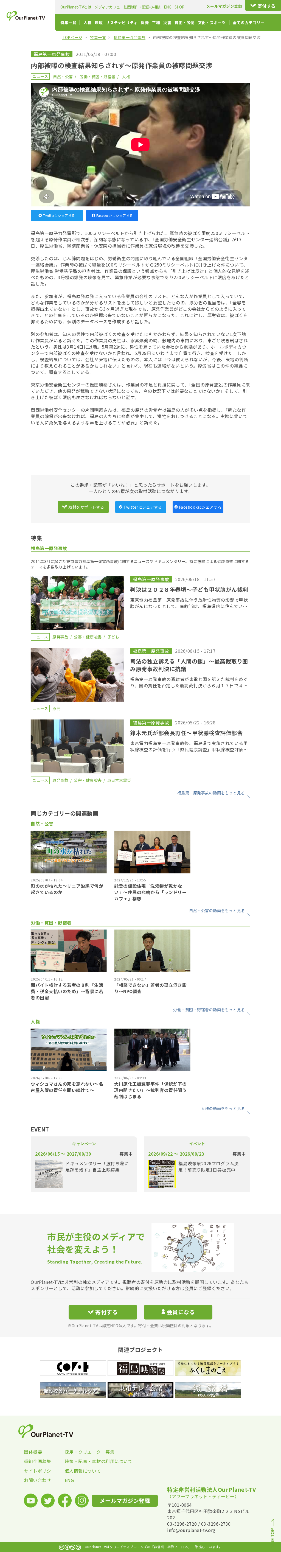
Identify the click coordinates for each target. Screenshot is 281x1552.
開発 (145, 22)
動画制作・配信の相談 (142, 7)
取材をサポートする (86, 507)
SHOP (179, 7)
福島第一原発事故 (129, 37)
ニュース (40, 76)
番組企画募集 (37, 1461)
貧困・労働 (185, 22)
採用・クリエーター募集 (85, 1452)
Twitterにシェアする (59, 215)
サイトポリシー (40, 1470)
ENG (168, 7)
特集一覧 (68, 22)
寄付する (267, 5)
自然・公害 (63, 76)
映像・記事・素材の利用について (85, 1461)
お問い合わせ (37, 1480)
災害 (167, 22)
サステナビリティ (121, 22)
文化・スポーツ (212, 22)
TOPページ (72, 37)
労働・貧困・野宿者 (98, 76)
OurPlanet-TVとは (75, 7)
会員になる (181, 1312)
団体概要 (33, 1452)
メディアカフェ (107, 7)
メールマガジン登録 (224, 6)
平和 (156, 22)
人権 (87, 22)
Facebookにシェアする (114, 215)
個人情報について (83, 1470)
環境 (99, 22)
